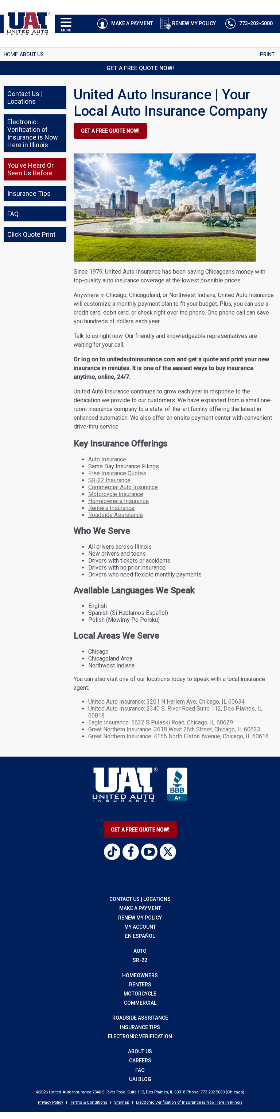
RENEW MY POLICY (140, 918)
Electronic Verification (140, 1036)
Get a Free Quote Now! (140, 68)
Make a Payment (140, 908)
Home (11, 54)
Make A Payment (131, 23)
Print (267, 54)
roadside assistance (140, 1018)
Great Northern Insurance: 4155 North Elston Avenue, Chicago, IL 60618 (178, 736)
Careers (140, 1060)
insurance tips (140, 1027)
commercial (140, 1003)
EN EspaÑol (140, 936)
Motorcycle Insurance (115, 494)
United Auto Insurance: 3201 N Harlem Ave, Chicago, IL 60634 (166, 701)
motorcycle (140, 994)
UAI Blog (140, 1079)
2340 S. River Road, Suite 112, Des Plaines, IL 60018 (138, 1092)
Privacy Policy (50, 1102)
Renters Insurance (111, 508)
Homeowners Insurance (118, 501)
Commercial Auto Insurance (123, 487)
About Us (140, 1051)
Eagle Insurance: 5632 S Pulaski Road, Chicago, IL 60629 (160, 722)
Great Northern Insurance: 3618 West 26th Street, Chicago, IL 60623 (174, 729)
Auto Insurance (107, 459)
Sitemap (121, 1102)
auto (140, 951)
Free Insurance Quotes (117, 473)
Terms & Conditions (88, 1102)
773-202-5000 (213, 1092)
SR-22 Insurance (109, 480)
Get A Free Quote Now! (140, 830)
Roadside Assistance (115, 514)
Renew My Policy (194, 23)
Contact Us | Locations (140, 899)
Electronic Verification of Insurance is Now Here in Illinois (189, 1102)
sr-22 (140, 960)
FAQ (140, 1070)
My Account (140, 927)
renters (140, 984)
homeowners (140, 975)
